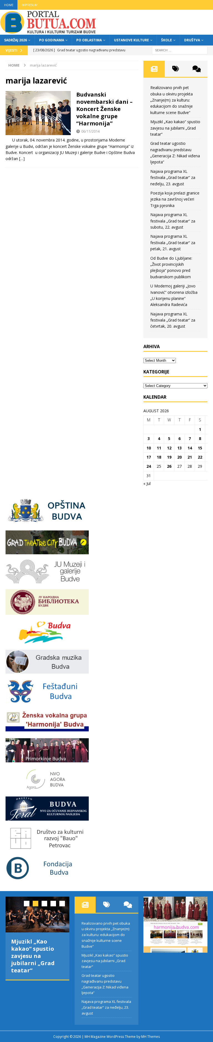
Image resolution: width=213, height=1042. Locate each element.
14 (189, 448)
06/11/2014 (90, 131)
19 (169, 457)
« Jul (147, 483)
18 (159, 457)
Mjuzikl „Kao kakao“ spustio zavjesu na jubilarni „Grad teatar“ (175, 128)
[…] (22, 158)
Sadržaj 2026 (15, 40)
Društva (192, 40)
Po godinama (51, 40)
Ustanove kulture (131, 40)
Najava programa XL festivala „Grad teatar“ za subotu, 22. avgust (172, 221)
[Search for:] (179, 49)
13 (179, 448)
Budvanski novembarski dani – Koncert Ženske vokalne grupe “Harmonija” (104, 109)
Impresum (29, 5)
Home (8, 5)
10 (148, 448)
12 (169, 448)
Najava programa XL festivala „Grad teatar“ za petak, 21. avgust (172, 242)
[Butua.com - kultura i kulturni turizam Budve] (48, 31)
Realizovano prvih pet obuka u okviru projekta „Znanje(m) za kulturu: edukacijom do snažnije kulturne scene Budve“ (171, 100)
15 (200, 448)
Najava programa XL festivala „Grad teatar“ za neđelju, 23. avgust (172, 177)
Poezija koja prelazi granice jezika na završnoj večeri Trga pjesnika (174, 199)
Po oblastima (89, 40)
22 (200, 457)
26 (169, 466)
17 (148, 457)
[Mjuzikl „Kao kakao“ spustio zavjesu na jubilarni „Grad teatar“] (37, 915)
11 (159, 448)
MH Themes (150, 1036)
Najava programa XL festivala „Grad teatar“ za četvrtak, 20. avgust (172, 320)
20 (179, 457)
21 (189, 457)
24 (148, 466)
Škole (166, 40)
